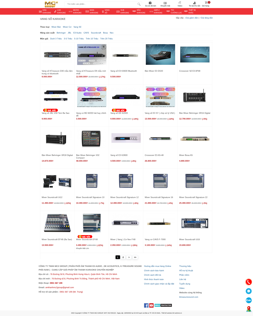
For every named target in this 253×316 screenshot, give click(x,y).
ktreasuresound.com (188, 297)
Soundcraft (96, 33)
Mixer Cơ (67, 27)
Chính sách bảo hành (154, 270)
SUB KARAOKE (124, 11)
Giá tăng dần (206, 18)
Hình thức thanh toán (154, 279)
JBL (69, 33)
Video (180, 6)
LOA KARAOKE (61, 11)
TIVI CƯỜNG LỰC (176, 11)
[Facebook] (146, 305)
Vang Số (77, 27)
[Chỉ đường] (248, 309)
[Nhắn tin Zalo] (248, 300)
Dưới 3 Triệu (56, 38)
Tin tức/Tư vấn (194, 6)
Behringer (61, 33)
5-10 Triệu (79, 38)
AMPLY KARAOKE (158, 11)
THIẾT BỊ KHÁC (192, 11)
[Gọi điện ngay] (248, 282)
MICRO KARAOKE (77, 11)
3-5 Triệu (68, 38)
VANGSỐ (107, 11)
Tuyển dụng (184, 284)
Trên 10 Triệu (92, 38)
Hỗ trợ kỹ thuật (186, 270)
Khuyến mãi (165, 6)
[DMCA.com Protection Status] (163, 306)
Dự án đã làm (150, 6)
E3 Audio (77, 33)
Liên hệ (182, 279)
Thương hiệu (185, 266)
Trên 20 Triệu (106, 38)
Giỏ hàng (206, 4)
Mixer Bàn (56, 27)
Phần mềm (184, 275)
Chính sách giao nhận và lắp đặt (159, 284)
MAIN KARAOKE (94, 11)
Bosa (105, 33)
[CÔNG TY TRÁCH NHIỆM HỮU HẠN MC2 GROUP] (51, 4)
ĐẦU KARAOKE (141, 11)
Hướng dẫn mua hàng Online (157, 266)
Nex (111, 33)
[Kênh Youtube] (151, 305)
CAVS (86, 33)
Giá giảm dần (192, 18)
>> (135, 257)
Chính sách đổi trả (152, 275)
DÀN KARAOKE (47, 11)
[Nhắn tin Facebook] (248, 291)
